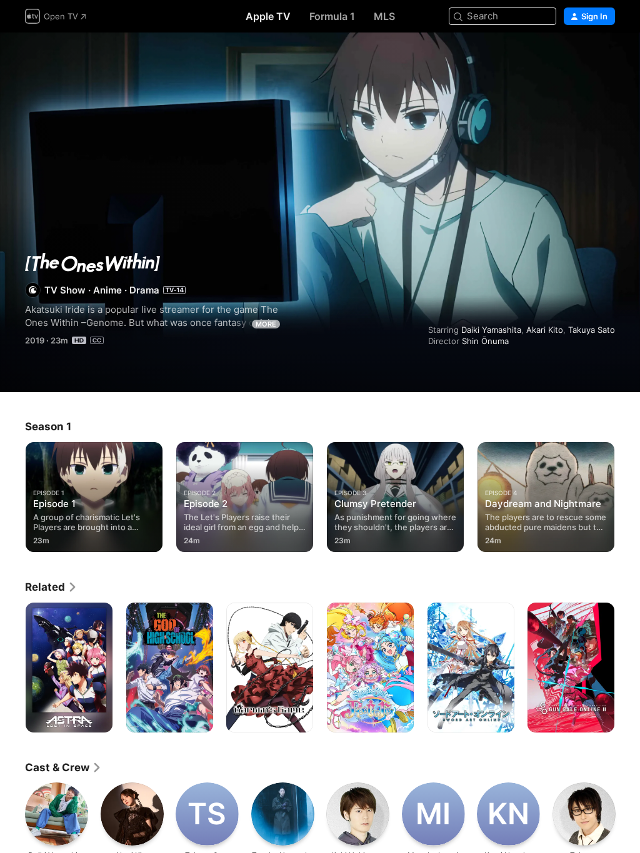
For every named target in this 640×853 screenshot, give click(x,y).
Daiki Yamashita (491, 330)
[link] (51, 587)
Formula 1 (332, 16)
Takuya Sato (591, 330)
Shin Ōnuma (485, 341)
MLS (384, 16)
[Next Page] (627, 495)
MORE (266, 324)
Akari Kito (544, 330)
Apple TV (268, 16)
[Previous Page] (12, 495)
